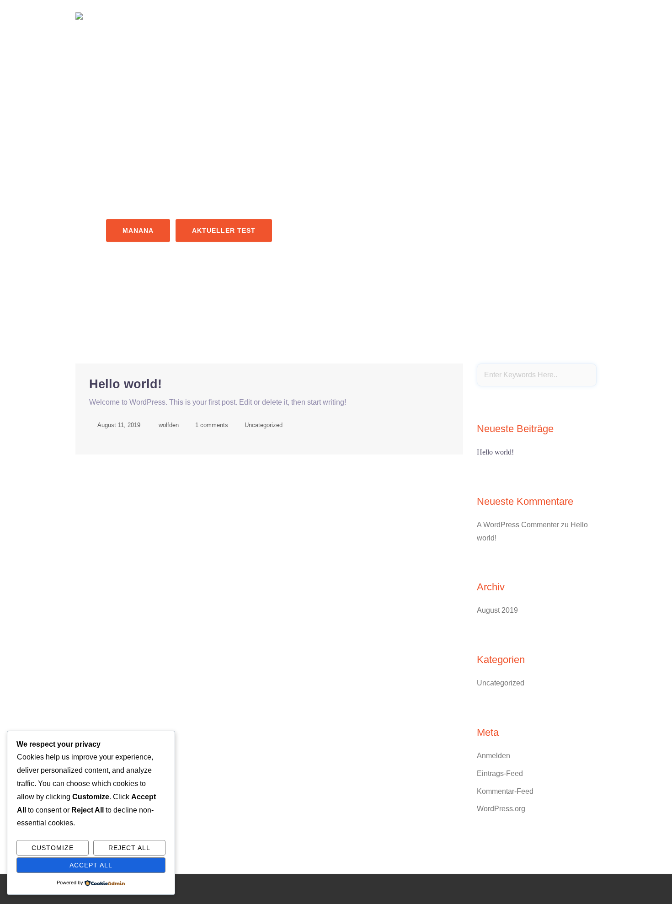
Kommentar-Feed (505, 791)
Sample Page (570, 15)
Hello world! (125, 384)
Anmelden (493, 756)
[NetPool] (79, 15)
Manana (138, 230)
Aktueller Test (224, 230)
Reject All (129, 847)
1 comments (211, 425)
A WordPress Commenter (518, 525)
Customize (53, 847)
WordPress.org (501, 809)
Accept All (90, 865)
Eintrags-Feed (500, 773)
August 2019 (497, 610)
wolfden (169, 425)
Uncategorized (264, 425)
